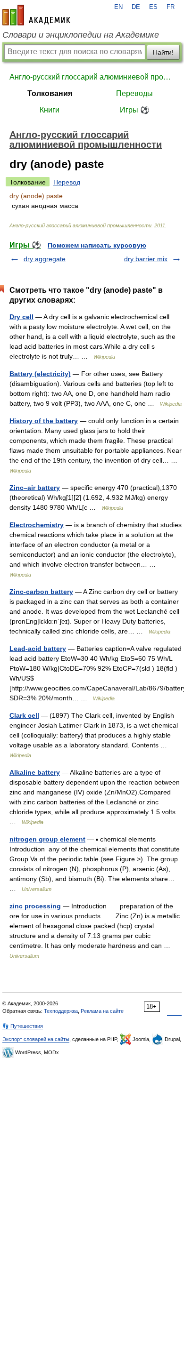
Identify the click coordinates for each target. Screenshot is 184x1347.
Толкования (49, 93)
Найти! (163, 52)
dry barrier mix (145, 259)
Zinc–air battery (34, 487)
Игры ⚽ (135, 110)
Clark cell (24, 715)
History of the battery (43, 421)
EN (118, 7)
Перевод (66, 182)
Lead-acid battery (37, 648)
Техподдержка (61, 1011)
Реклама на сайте (102, 1011)
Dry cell (21, 317)
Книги (49, 110)
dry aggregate (45, 259)
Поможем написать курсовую (97, 245)
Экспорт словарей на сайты (35, 1039)
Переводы (134, 93)
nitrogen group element (47, 839)
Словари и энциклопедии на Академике (80, 35)
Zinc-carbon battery (41, 591)
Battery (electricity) (40, 373)
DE (136, 7)
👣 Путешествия (22, 1026)
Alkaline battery (34, 772)
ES (153, 7)
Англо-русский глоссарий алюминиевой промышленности (92, 77)
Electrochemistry (36, 525)
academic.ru (36, 15)
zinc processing (35, 906)
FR (171, 7)
